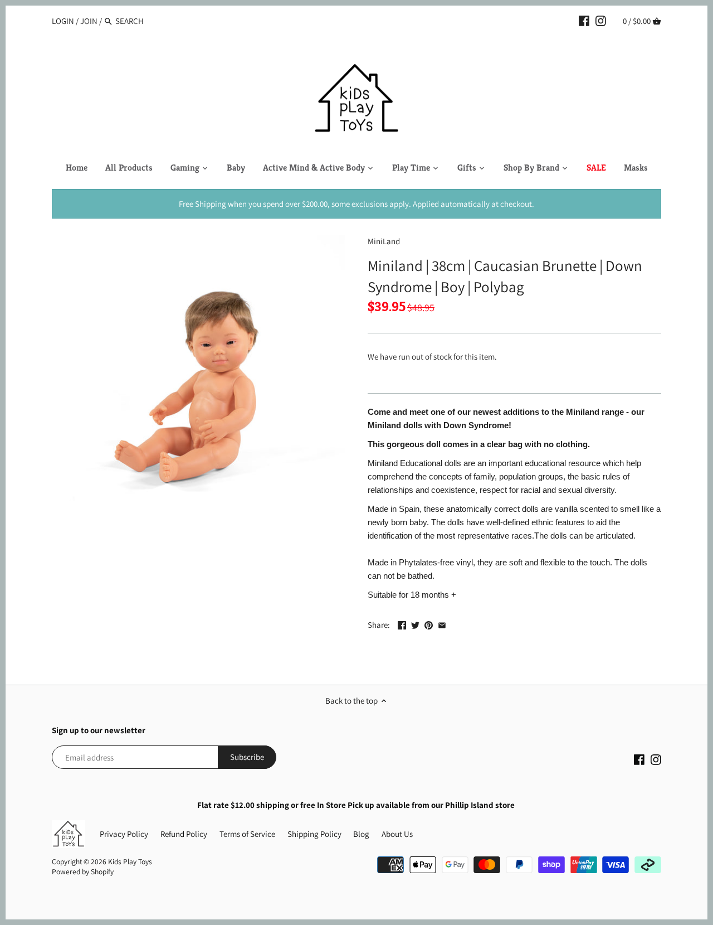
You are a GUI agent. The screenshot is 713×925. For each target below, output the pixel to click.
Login (63, 21)
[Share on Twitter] (415, 623)
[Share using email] (442, 623)
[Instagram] (600, 20)
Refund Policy (183, 834)
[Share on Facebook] (402, 623)
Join (88, 21)
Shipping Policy (314, 834)
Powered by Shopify (83, 871)
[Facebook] (584, 20)
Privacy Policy (124, 834)
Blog (361, 834)
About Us (397, 834)
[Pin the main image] (428, 623)
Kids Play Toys (130, 861)
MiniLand (384, 241)
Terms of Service (247, 834)
